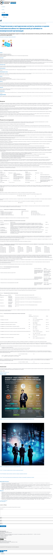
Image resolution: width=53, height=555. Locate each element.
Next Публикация (3, 501)
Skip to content (2, 0)
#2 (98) (5, 73)
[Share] (4, 550)
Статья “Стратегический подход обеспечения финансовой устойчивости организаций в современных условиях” (17, 477)
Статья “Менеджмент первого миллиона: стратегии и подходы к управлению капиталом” (13, 473)
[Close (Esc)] (6, 550)
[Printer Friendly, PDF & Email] (2, 371)
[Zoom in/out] (1, 550)
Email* (1, 520)
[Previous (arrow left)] (1, 551)
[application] (4, 12)
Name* (1, 517)
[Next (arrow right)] (2, 551)
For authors (3, 6)
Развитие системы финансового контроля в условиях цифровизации (10, 466)
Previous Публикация (3, 500)
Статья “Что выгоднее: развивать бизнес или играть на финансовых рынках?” (11, 470)
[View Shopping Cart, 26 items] (1, 21)
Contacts (3, 9)
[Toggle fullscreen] (2, 550)
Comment (1, 508)
